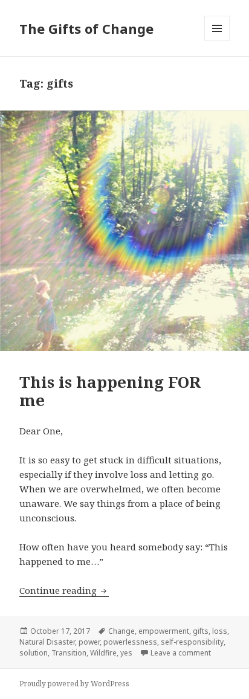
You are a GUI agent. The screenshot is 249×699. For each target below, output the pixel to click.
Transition (68, 653)
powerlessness (130, 642)
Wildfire (103, 653)
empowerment (163, 631)
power (89, 642)
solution (33, 653)
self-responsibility (192, 642)
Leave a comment (180, 653)
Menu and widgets (217, 40)
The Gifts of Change (86, 28)
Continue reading (64, 590)
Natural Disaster (47, 642)
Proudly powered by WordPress (74, 683)
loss (219, 631)
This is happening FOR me (110, 391)
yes (126, 653)
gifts (201, 631)
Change (121, 631)
